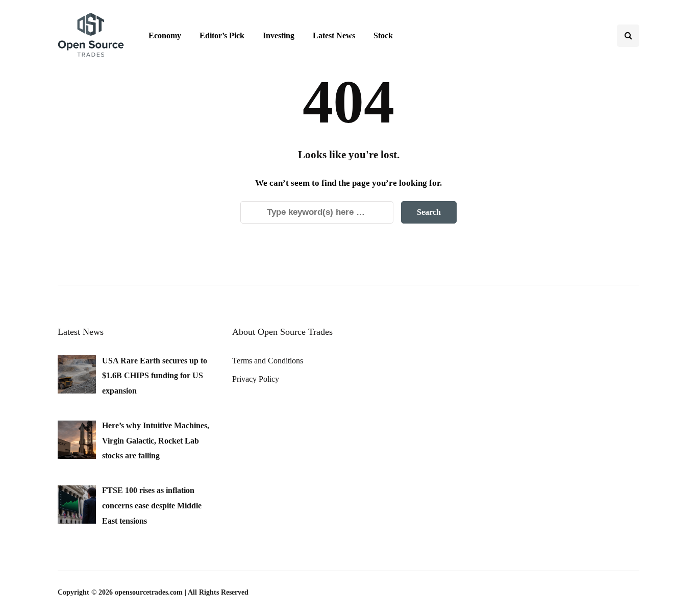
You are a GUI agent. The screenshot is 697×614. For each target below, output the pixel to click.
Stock (383, 35)
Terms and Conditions (267, 360)
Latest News (334, 35)
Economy (164, 35)
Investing (278, 35)
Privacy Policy (255, 379)
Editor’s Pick (222, 35)
